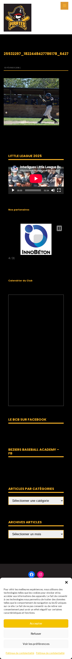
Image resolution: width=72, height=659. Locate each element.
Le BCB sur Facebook (27, 419)
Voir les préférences (36, 644)
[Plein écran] (59, 190)
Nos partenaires (18, 209)
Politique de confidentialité (20, 653)
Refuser (36, 633)
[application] (36, 178)
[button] (66, 582)
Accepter (36, 623)
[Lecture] (13, 190)
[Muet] (53, 190)
